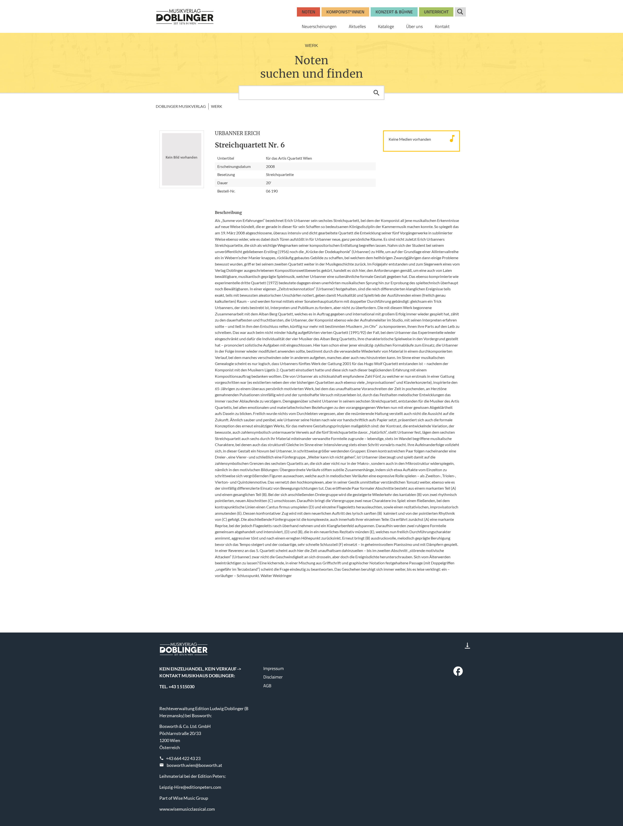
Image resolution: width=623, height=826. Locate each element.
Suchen (376, 92)
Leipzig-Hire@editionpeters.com (190, 787)
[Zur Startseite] (185, 17)
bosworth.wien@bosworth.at (194, 765)
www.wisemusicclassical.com (187, 809)
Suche (460, 12)
